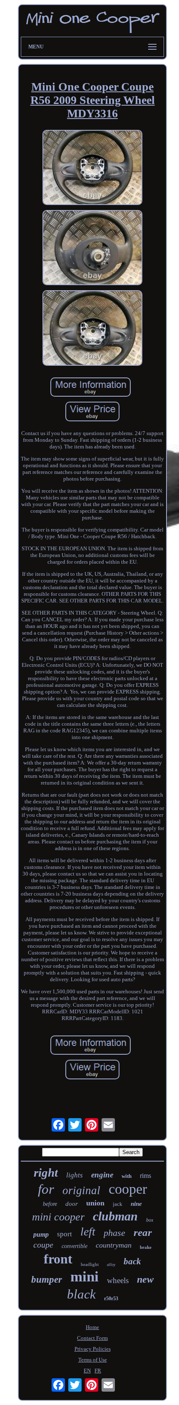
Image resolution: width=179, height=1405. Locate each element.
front (58, 1258)
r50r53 (111, 1298)
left (87, 1231)
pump (41, 1234)
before (50, 1204)
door (71, 1203)
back (132, 1261)
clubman (115, 1216)
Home (92, 1327)
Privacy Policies (93, 1349)
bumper (46, 1279)
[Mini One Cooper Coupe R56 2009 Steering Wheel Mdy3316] (92, 168)
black (81, 1294)
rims (145, 1175)
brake (146, 1247)
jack (117, 1204)
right (46, 1172)
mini (84, 1276)
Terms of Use (92, 1360)
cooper (128, 1189)
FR (97, 1370)
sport (64, 1234)
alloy (111, 1264)
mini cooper (58, 1217)
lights (74, 1175)
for (46, 1189)
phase (114, 1233)
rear (143, 1232)
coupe (43, 1244)
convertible (74, 1246)
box (149, 1220)
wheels (118, 1280)
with (127, 1176)
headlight (90, 1264)
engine (102, 1174)
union (95, 1203)
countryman (114, 1245)
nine (136, 1203)
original (81, 1190)
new (145, 1279)
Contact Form (92, 1338)
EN (87, 1370)
